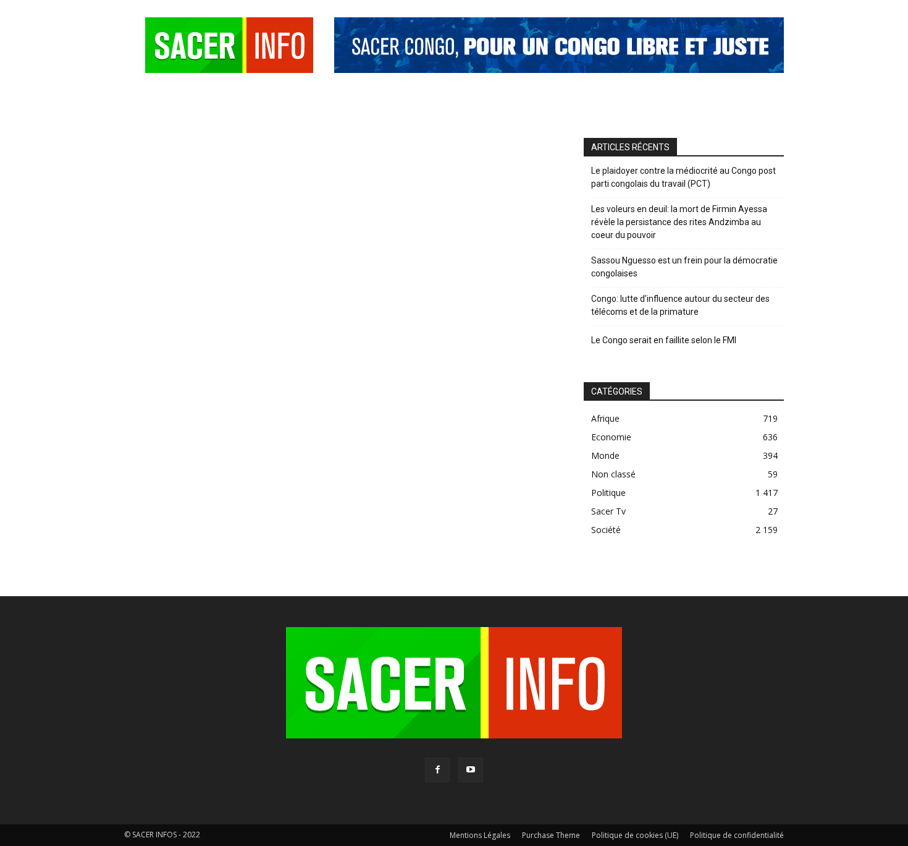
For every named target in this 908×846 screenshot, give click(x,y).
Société (606, 530)
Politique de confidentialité (737, 835)
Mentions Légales (480, 835)
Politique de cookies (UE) (635, 835)
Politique (608, 492)
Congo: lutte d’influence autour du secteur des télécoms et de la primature (680, 305)
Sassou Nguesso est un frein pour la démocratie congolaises (684, 266)
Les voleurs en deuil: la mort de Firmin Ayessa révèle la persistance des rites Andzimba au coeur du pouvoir (679, 222)
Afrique (605, 418)
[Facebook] (437, 770)
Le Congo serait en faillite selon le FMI (663, 340)
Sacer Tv (608, 511)
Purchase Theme (551, 835)
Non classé (613, 474)
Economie (611, 437)
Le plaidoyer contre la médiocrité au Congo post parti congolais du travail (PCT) (683, 177)
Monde (605, 455)
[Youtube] (470, 770)
